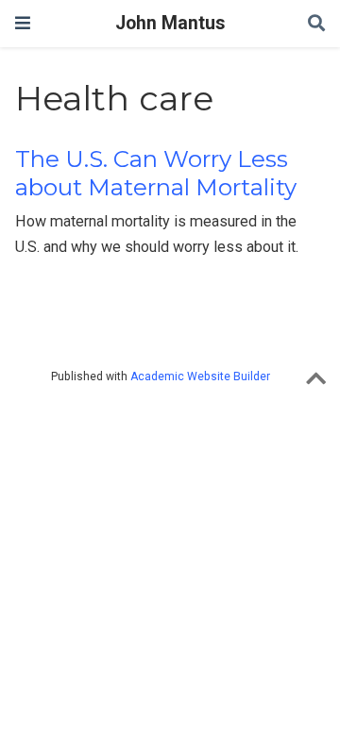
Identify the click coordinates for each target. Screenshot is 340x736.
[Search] (316, 24)
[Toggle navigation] (22, 23)
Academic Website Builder (200, 376)
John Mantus (170, 23)
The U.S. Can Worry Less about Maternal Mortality (156, 173)
